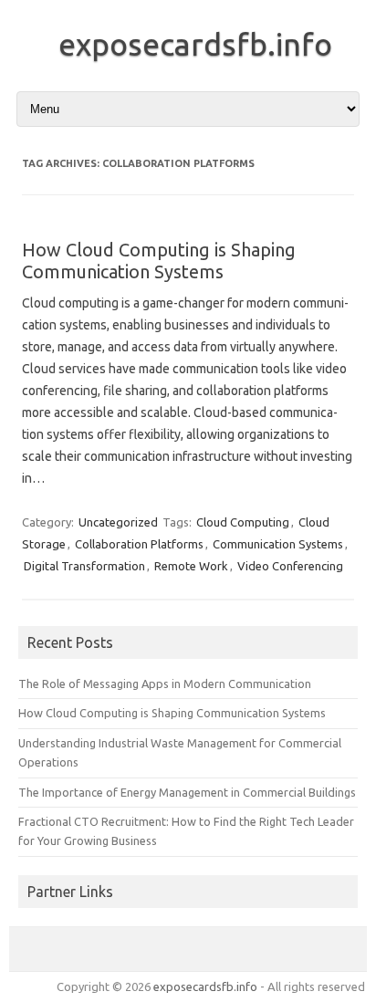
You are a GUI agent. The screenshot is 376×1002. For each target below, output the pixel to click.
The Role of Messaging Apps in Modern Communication (164, 683)
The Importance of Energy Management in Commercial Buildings (187, 792)
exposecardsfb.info (195, 43)
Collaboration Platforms (139, 544)
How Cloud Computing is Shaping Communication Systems (159, 260)
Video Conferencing (290, 565)
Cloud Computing (242, 522)
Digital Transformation (84, 565)
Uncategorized (118, 522)
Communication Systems (278, 544)
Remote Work (191, 565)
